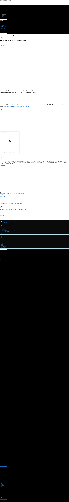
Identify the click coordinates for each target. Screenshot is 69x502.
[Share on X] (35, 327)
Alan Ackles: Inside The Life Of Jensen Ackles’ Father (8, 231)
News (2, 484)
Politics (2, 244)
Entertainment (3, 24)
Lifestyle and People (3, 26)
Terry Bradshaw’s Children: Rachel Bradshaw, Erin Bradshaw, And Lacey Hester (11, 222)
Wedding (3, 192)
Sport (2, 245)
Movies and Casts (3, 28)
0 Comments (2, 45)
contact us (29, 190)
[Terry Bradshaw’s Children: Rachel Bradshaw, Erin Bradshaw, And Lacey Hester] (11, 221)
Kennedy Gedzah (3, 41)
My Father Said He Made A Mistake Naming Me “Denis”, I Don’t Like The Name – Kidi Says (13, 209)
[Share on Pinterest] (35, 464)
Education (2, 237)
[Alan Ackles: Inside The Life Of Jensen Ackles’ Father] (8, 230)
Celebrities (2, 25)
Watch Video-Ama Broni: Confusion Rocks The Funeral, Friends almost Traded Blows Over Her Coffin (16, 106)
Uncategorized (3, 247)
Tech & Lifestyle (3, 27)
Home (2, 483)
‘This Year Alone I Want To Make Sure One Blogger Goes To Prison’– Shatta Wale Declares (13, 213)
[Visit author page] (2, 194)
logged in (4, 218)
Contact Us (2, 29)
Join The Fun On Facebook (3, 466)
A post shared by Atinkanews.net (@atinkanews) (9, 152)
